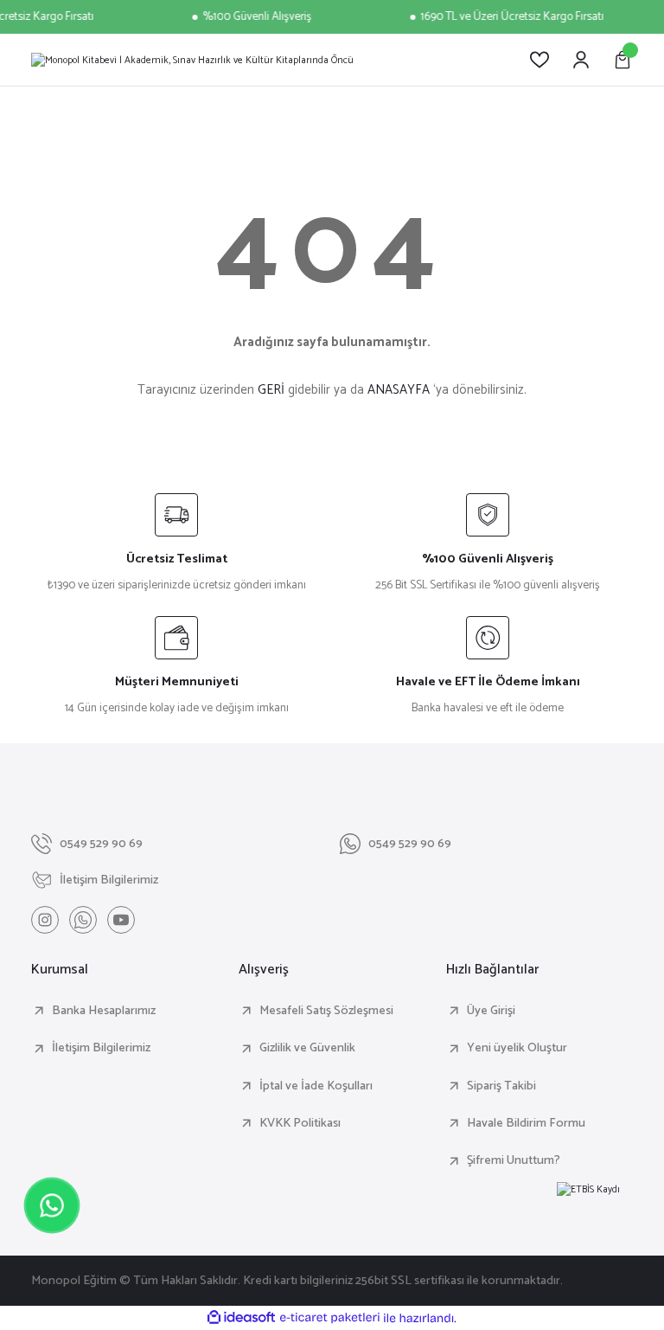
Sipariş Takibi (501, 1085)
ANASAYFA (398, 390)
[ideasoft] (241, 1318)
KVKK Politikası (300, 1123)
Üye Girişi (491, 1010)
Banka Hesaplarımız (104, 1010)
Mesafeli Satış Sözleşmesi (326, 1010)
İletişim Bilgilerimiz (101, 1047)
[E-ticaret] (329, 1318)
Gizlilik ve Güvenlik (307, 1047)
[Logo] (192, 59)
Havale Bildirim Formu (526, 1123)
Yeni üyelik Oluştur (517, 1047)
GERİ (271, 390)
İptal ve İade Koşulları (316, 1085)
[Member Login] (581, 59)
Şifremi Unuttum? (513, 1160)
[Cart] (622, 59)
